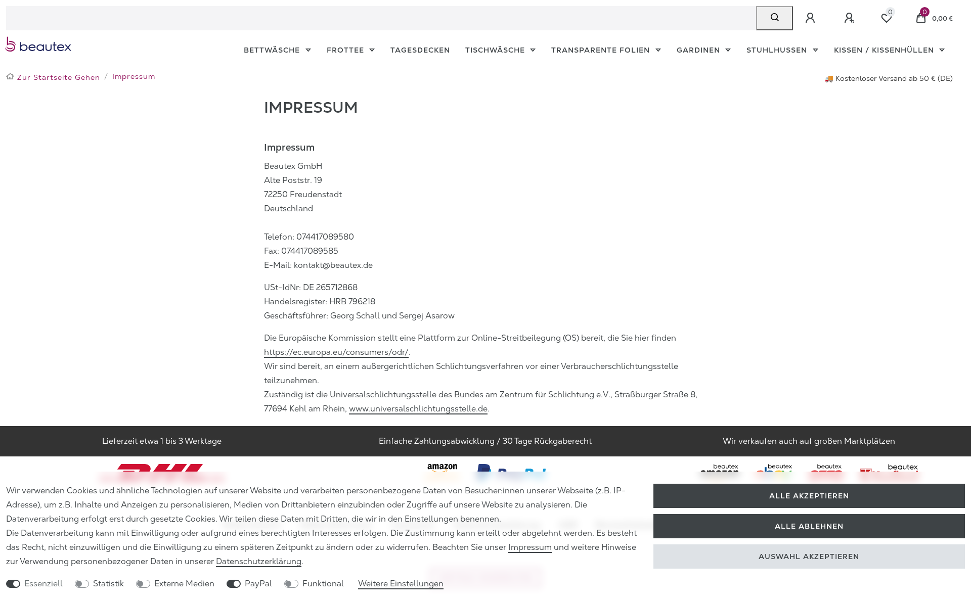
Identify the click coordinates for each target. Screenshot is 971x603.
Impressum (530, 547)
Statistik (108, 583)
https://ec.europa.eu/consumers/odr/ (336, 352)
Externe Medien (184, 583)
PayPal (258, 583)
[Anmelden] (811, 18)
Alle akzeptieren (809, 495)
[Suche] (774, 18)
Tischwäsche (496, 50)
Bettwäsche (273, 50)
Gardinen (700, 50)
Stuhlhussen (778, 50)
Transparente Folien (601, 50)
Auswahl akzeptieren (809, 556)
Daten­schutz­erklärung (258, 561)
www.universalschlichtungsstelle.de (418, 408)
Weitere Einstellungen (401, 583)
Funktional (323, 583)
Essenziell (43, 583)
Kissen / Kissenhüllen (885, 50)
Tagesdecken (420, 50)
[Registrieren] (850, 18)
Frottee (347, 50)
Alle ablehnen (809, 526)
